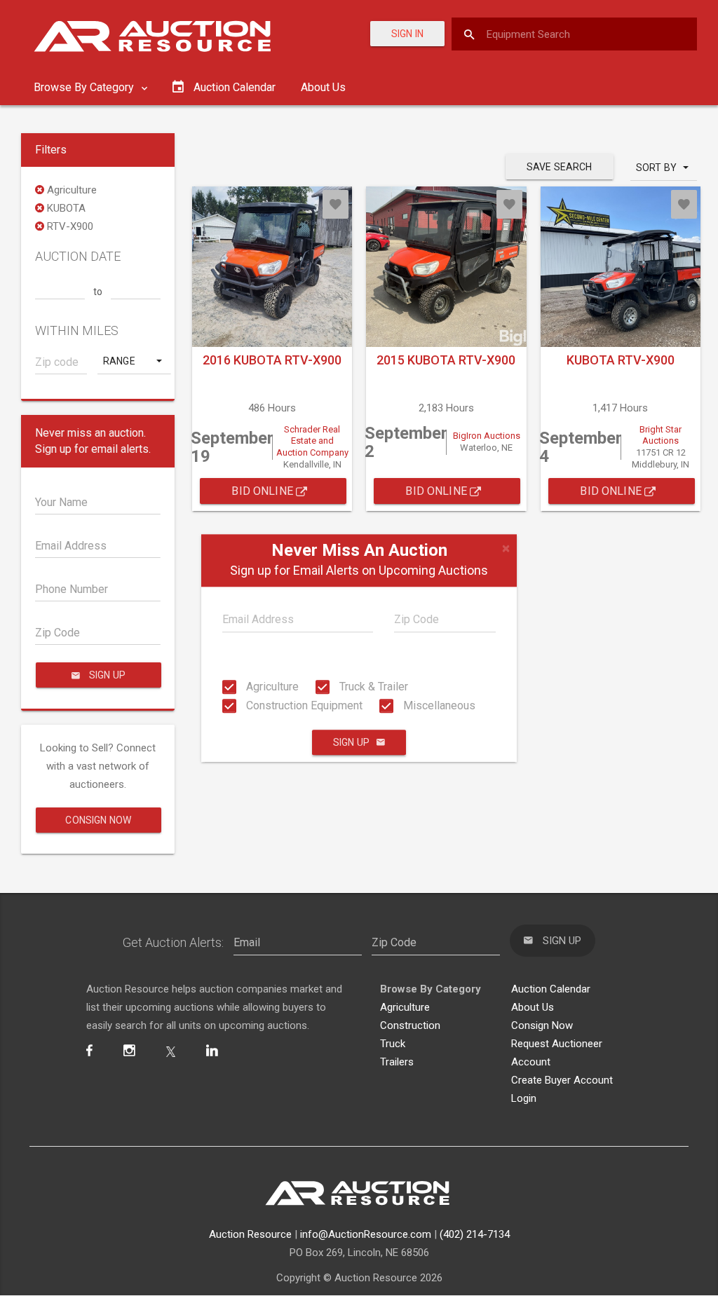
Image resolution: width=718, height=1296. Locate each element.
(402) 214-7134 (475, 1234)
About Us (323, 87)
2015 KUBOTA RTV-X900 (446, 360)
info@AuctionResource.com (365, 1234)
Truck (392, 1043)
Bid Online (263, 491)
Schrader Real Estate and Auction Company (312, 441)
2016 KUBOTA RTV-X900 (272, 360)
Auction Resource (250, 1234)
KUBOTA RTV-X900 (621, 360)
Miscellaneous (437, 705)
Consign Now (98, 820)
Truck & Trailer (372, 686)
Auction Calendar (550, 989)
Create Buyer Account (562, 1080)
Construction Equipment (303, 705)
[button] (133, 361)
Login (523, 1098)
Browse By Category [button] (85, 87)
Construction (410, 1025)
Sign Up (351, 742)
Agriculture (271, 686)
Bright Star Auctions (660, 435)
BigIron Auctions (486, 435)
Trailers (397, 1062)
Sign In (407, 33)
